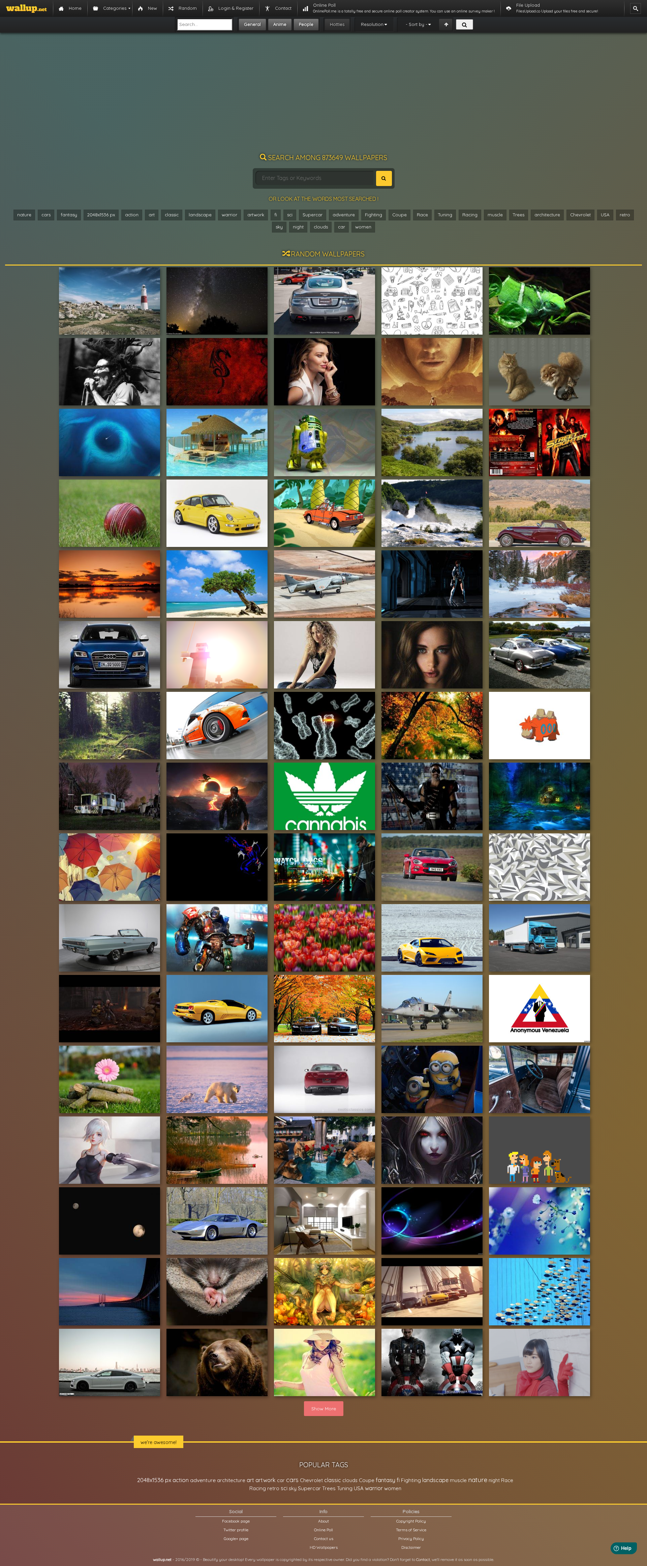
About (323, 1521)
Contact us (323, 1538)
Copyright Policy (411, 1521)
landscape (200, 214)
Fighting (373, 214)
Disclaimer (411, 1547)
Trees (518, 214)
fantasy (69, 214)
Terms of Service (411, 1529)
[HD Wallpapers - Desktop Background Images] (26, 8)
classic (172, 214)
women (363, 226)
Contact (423, 1559)
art (152, 214)
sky (279, 226)
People (306, 24)
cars (46, 214)
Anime (279, 24)
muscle (495, 214)
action (131, 214)
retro (625, 214)
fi (275, 214)
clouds (321, 226)
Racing (469, 214)
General (252, 24)
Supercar (312, 214)
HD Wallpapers (324, 1547)
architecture (547, 214)
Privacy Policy (411, 1538)
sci (289, 214)
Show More (323, 1409)
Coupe (399, 214)
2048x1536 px (101, 214)
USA (605, 214)
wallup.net (162, 1559)
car (341, 226)
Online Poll (323, 1529)
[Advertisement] (323, 96)
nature (24, 214)
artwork (255, 214)
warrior (229, 214)
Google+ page (236, 1538)
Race (422, 214)
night (298, 226)
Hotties (337, 24)
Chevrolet (580, 214)
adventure (344, 214)
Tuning (445, 214)
